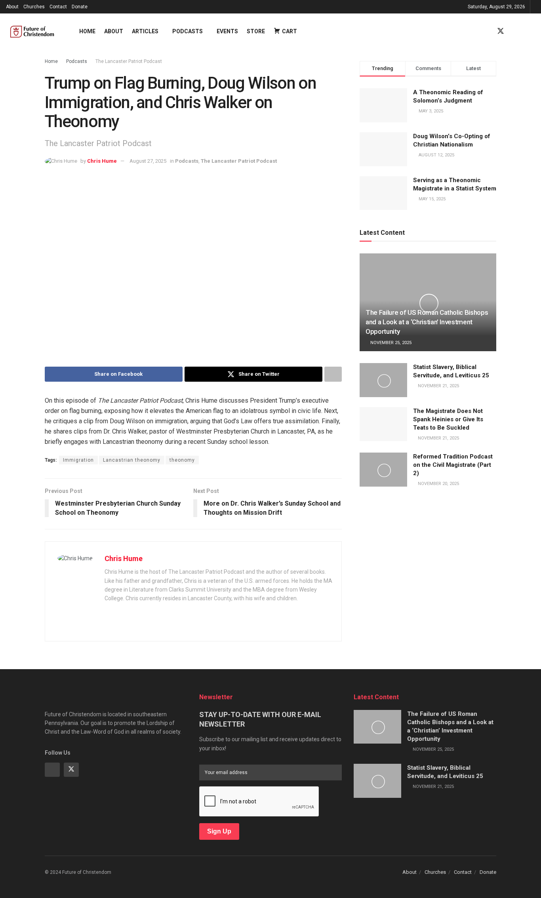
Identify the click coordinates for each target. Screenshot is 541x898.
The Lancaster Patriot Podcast (128, 61)
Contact (58, 7)
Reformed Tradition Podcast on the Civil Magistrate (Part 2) (453, 465)
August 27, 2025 (148, 161)
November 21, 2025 (438, 385)
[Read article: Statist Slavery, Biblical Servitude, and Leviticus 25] (383, 380)
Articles (145, 31)
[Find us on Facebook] (486, 31)
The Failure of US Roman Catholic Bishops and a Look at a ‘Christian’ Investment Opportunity (427, 321)
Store (256, 31)
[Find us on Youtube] (515, 31)
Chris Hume (102, 161)
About (12, 7)
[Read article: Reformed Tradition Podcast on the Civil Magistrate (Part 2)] (383, 470)
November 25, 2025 (390, 342)
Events (227, 31)
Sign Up (219, 831)
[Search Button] (532, 31)
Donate (80, 7)
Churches (34, 7)
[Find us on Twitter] (500, 31)
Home (87, 31)
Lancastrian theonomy (131, 460)
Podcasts (187, 31)
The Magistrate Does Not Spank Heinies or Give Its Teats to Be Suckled (448, 419)
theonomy (182, 460)
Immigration (78, 460)
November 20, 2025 (438, 483)
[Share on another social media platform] (333, 374)
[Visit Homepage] (35, 31)
